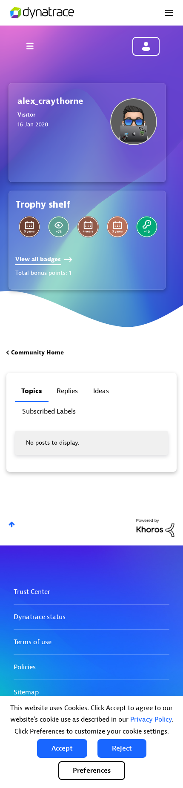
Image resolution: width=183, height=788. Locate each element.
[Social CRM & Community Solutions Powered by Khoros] (155, 527)
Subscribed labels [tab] (49, 411)
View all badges (38, 259)
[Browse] (34, 46)
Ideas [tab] (101, 391)
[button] (62, 748)
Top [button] (11, 524)
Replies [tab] (67, 391)
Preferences (92, 770)
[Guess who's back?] (146, 226)
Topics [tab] (31, 391)
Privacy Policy (151, 719)
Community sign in (146, 46)
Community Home (37, 352)
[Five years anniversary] (29, 226)
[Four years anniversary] (88, 226)
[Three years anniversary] (117, 226)
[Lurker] (58, 226)
